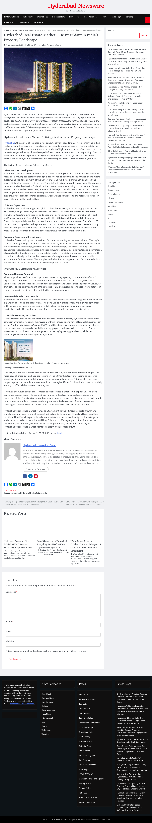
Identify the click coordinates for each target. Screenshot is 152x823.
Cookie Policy (84, 709)
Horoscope (74, 17)
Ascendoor (87, 820)
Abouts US (83, 695)
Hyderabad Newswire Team (49, 45)
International (42, 17)
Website (10, 641)
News (110, 214)
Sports (104, 17)
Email (9, 631)
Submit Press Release (88, 797)
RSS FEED (83, 793)
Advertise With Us (87, 699)
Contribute (38, 22)
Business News (58, 17)
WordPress (106, 820)
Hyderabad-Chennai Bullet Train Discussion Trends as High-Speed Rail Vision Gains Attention (126, 71)
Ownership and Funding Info (91, 779)
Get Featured (84, 760)
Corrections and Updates (89, 723)
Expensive (14, 493)
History (111, 198)
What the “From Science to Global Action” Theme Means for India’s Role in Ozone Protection (126, 170)
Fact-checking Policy (88, 755)
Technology (116, 17)
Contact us (22, 22)
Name (9, 621)
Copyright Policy (86, 718)
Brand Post (9, 22)
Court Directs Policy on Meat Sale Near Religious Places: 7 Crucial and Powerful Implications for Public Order (124, 96)
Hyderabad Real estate (30, 493)
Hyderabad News (11, 17)
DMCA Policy (84, 737)
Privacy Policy (85, 783)
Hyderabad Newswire (76, 6)
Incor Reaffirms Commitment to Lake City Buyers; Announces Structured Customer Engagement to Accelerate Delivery (126, 80)
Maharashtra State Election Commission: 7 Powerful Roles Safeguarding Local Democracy (130, 808)
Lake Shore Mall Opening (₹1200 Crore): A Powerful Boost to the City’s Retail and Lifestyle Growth (126, 128)
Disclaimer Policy (86, 732)
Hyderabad (9, 143)
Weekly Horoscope (87, 802)
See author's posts (35, 469)
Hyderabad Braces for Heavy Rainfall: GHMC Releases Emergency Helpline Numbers (18, 544)
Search (111, 30)
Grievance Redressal (87, 765)
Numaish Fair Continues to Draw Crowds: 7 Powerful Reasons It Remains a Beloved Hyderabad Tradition (126, 138)
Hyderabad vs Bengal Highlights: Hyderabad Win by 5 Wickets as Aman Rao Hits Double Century (127, 160)
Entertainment (90, 17)
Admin (60, 433)
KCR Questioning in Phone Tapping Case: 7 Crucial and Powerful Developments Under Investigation (126, 112)
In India (44, 493)
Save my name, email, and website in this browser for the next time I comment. (47, 651)
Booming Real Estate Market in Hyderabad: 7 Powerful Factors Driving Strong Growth (130, 777)
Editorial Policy (85, 741)
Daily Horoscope (86, 727)
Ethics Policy (84, 751)
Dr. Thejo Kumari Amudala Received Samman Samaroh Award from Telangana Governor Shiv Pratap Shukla (127, 52)
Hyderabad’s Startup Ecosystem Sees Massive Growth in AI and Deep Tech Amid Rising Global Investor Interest (128, 61)
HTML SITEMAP (86, 774)
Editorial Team (85, 746)
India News (28, 17)
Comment (11, 592)
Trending (129, 17)
